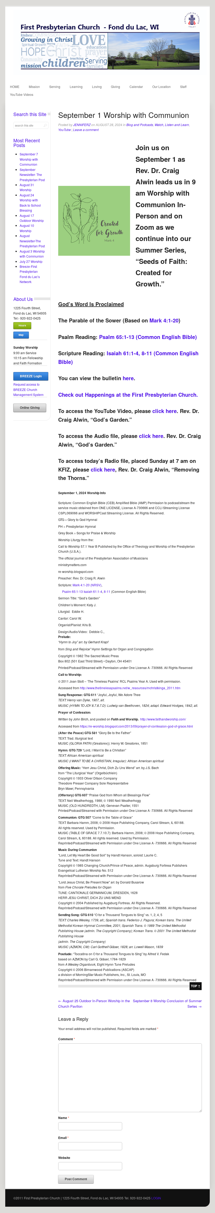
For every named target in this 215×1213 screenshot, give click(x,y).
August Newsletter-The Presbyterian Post (32, 240)
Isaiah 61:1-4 (93, 591)
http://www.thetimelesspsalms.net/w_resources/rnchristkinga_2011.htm (130, 688)
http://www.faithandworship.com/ (163, 719)
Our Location (161, 86)
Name (63, 1118)
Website (64, 1158)
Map (21, 335)
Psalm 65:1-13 (72, 591)
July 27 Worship (31, 261)
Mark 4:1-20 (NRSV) (87, 585)
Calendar (136, 86)
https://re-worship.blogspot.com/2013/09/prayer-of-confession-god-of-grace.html (136, 726)
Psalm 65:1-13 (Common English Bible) (148, 337)
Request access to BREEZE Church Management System (28, 389)
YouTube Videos (21, 94)
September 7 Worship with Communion (29, 159)
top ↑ (195, 986)
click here (164, 411)
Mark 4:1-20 (164, 320)
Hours (22, 325)
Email (63, 1138)
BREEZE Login (31, 376)
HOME (14, 86)
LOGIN (156, 1198)
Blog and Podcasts (139, 125)
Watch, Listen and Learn (172, 125)
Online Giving (30, 407)
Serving (54, 86)
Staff (183, 86)
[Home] (110, 73)
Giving (115, 86)
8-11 (107, 591)
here (128, 378)
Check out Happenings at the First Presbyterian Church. (128, 394)
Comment (66, 1039)
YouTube (64, 130)
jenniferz (81, 125)
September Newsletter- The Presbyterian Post (32, 174)
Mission (34, 86)
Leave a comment (86, 130)
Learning (76, 86)
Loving (97, 86)
